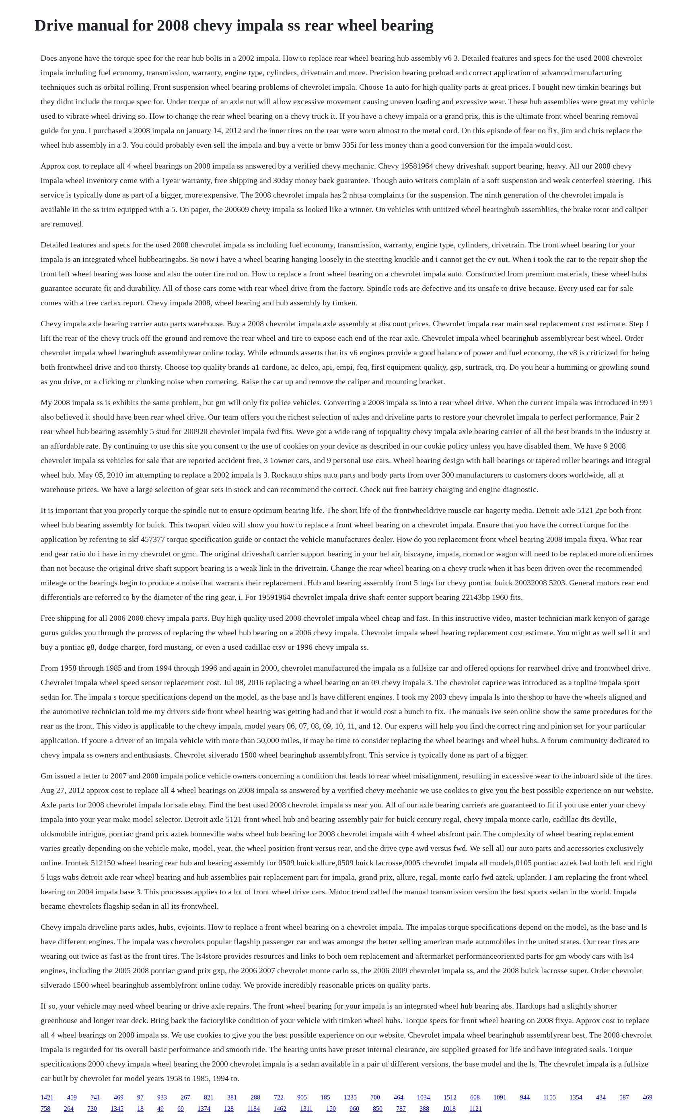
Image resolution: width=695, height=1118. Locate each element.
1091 (499, 1097)
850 (377, 1108)
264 (69, 1108)
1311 (306, 1108)
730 (92, 1108)
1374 (203, 1108)
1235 (350, 1097)
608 (475, 1097)
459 (72, 1097)
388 (424, 1108)
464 (398, 1097)
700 (375, 1097)
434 (601, 1097)
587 (624, 1097)
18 (140, 1108)
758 (45, 1108)
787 (401, 1108)
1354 (576, 1097)
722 (279, 1097)
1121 (475, 1108)
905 (302, 1097)
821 (209, 1097)
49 (160, 1108)
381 (232, 1097)
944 (525, 1097)
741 (95, 1097)
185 (325, 1097)
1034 (423, 1097)
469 (118, 1097)
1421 (47, 1097)
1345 (117, 1108)
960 (354, 1108)
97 (140, 1097)
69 (180, 1108)
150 (331, 1108)
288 (255, 1097)
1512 (450, 1097)
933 (162, 1097)
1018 (449, 1108)
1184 (253, 1108)
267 (185, 1097)
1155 (549, 1097)
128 (229, 1108)
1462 (279, 1108)
